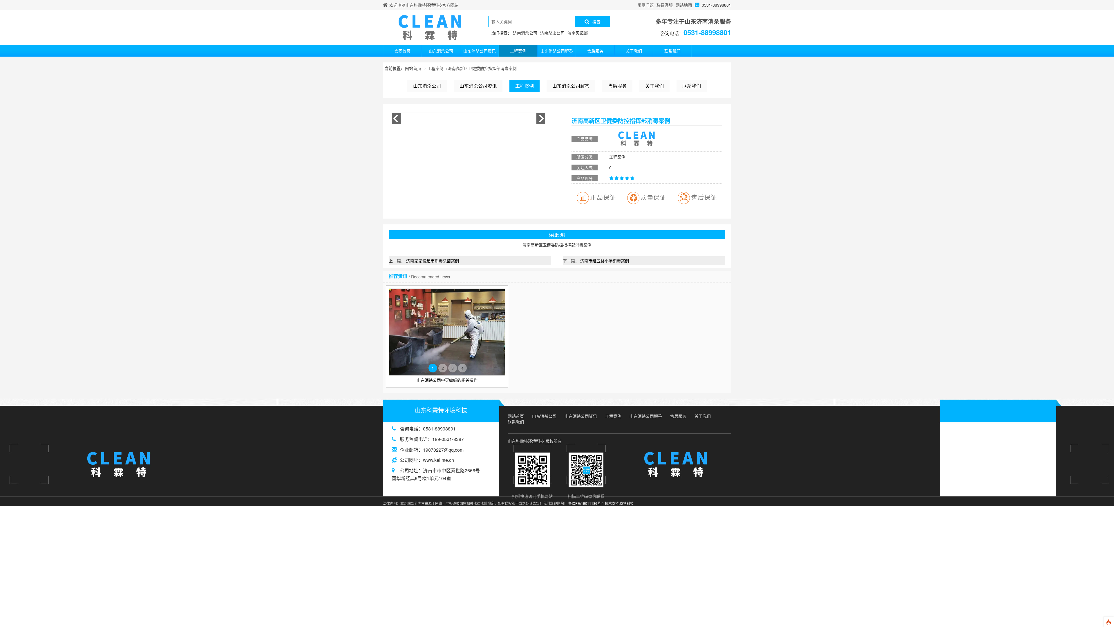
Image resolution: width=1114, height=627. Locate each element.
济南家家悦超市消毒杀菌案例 (432, 261)
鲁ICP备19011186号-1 (586, 503)
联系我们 (672, 51)
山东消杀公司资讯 (479, 51)
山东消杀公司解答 (556, 51)
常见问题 (645, 5)
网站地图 (684, 5)
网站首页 (413, 68)
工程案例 (518, 51)
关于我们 (634, 51)
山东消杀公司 (441, 51)
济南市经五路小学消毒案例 (604, 261)
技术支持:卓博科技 (619, 503)
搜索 (596, 22)
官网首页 (402, 51)
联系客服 (665, 5)
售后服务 (595, 51)
